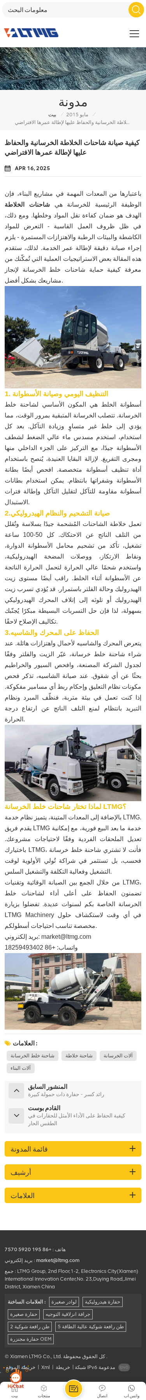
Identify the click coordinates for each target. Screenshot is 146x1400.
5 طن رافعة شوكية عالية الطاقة (91, 1326)
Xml (45, 1367)
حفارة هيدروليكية (102, 1302)
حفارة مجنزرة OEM (30, 1339)
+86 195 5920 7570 (28, 1249)
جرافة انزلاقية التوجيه (68, 1314)
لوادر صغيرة (64, 1302)
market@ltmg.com (66, 936)
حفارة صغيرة (23, 1314)
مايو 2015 (77, 114)
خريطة (63, 1367)
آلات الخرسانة (118, 1056)
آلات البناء (21, 1068)
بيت (52, 114)
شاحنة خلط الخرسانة (33, 1056)
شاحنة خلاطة (79, 1056)
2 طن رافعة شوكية (29, 1326)
